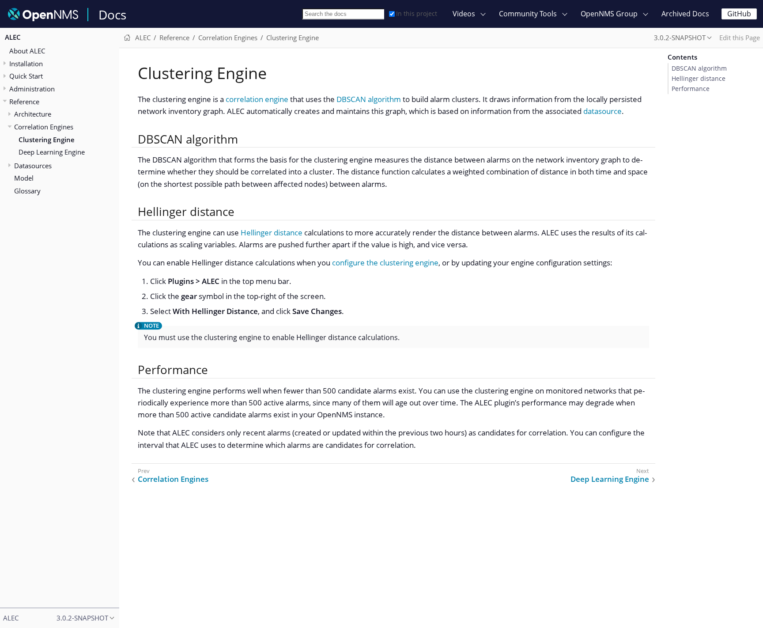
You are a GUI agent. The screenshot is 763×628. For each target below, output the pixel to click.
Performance (691, 89)
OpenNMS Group (609, 14)
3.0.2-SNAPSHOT (680, 37)
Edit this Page (739, 37)
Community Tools (528, 14)
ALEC (13, 37)
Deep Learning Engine (52, 152)
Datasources (33, 165)
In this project (416, 13)
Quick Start (26, 76)
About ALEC (27, 50)
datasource (602, 111)
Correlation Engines (43, 126)
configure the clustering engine (385, 262)
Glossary (27, 190)
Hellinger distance (271, 232)
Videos (464, 14)
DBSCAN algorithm (368, 99)
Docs (112, 14)
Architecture (32, 114)
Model (24, 178)
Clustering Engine (47, 139)
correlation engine (257, 99)
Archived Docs (685, 14)
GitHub (739, 14)
